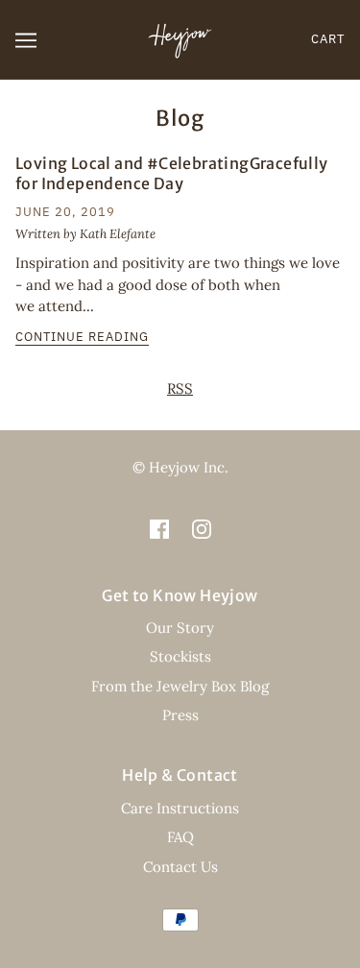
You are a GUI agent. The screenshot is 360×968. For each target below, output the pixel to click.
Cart (328, 39)
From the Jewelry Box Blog (180, 686)
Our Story (180, 627)
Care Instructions (180, 808)
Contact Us (180, 867)
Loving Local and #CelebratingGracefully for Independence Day (171, 173)
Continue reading (82, 337)
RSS (180, 388)
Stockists (180, 656)
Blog (180, 118)
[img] (159, 528)
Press (180, 715)
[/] (180, 38)
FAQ (180, 837)
